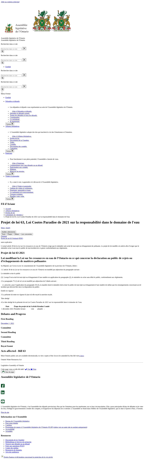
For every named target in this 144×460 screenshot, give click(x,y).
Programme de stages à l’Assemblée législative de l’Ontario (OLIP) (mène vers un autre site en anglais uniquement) (46, 427)
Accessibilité (9, 429)
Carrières (8, 425)
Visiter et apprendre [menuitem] (12, 176)
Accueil (8, 209)
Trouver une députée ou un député (17, 444)
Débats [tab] (17, 234)
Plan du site (5, 412)
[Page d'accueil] (36, 36)
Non (34, 369)
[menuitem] (21, 111)
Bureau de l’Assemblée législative (17, 421)
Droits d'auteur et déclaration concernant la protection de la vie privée (28, 457)
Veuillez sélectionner (8, 232)
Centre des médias (11, 448)
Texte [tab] (3, 234)
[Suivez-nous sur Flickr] (2, 399)
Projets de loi (10, 213)
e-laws (81, 356)
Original (4, 236)
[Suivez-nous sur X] (2, 389)
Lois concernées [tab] (26, 234)
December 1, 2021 (7, 323)
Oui (29, 369)
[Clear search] (24, 48)
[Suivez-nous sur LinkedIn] (2, 394)
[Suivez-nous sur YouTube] (3, 403)
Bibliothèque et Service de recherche (18, 442)
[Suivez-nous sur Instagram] (2, 383)
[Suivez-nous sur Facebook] (3, 387)
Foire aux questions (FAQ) (14, 446)
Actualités (8, 431)
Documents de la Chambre (14, 440)
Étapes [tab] (10, 234)
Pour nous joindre (11, 423)
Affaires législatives (12, 211)
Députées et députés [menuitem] (12, 101)
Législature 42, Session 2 (14, 215)
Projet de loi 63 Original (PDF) (12, 238)
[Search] (2, 51)
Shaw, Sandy (5, 228)
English (8, 67)
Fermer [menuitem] (8, 124)
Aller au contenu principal (10, 2)
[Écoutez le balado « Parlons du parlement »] (2, 396)
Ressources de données (13, 450)
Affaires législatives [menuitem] (12, 126)
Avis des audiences (12, 452)
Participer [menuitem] (8, 153)
